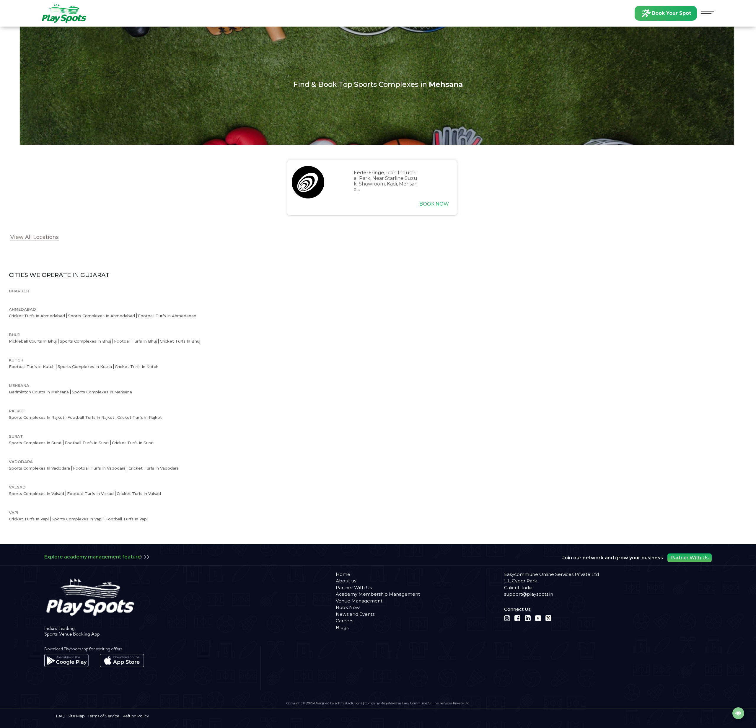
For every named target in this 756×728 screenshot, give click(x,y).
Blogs (342, 627)
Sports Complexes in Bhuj (85, 341)
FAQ (60, 716)
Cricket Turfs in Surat (133, 442)
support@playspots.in (528, 594)
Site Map (76, 716)
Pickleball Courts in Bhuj (33, 341)
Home (343, 574)
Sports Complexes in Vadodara (39, 468)
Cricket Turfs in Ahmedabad (37, 315)
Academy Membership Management (378, 594)
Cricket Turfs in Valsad (139, 493)
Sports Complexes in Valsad (36, 493)
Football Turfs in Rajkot (90, 417)
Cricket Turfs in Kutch (136, 366)
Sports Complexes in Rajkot (36, 417)
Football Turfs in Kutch (32, 366)
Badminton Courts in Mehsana (39, 392)
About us (346, 581)
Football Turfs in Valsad (90, 493)
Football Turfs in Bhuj (135, 341)
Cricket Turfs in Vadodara (153, 468)
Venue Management (359, 601)
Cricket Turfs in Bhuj (180, 341)
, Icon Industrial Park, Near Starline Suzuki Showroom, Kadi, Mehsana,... (386, 181)
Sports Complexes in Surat (35, 442)
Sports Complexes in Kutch (85, 366)
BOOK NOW (434, 204)
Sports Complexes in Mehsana (102, 392)
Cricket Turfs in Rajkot (139, 417)
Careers (344, 620)
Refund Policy (136, 716)
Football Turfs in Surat (87, 442)
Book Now (348, 607)
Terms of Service (104, 716)
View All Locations (34, 237)
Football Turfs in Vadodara (99, 468)
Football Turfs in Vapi (126, 519)
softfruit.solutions (348, 703)
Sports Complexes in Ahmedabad (101, 315)
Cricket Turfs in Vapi (29, 519)
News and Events (355, 614)
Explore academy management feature (92, 557)
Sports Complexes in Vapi (77, 519)
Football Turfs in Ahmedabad (167, 315)
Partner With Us (689, 558)
